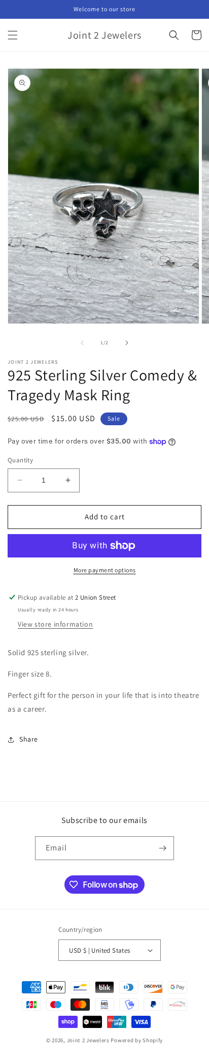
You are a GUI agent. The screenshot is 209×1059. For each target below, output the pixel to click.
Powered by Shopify (137, 1040)
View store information (55, 624)
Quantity (20, 460)
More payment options (105, 570)
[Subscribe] (162, 848)
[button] (13, 35)
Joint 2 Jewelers (88, 1040)
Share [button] (28, 739)
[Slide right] (127, 343)
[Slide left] (82, 343)
